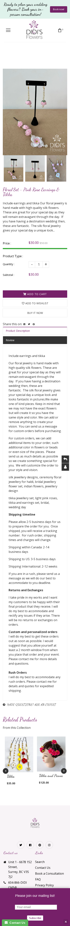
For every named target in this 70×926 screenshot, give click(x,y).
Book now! (58, 9)
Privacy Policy (44, 885)
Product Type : (13, 256)
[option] (35, 112)
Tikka (24, 56)
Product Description (18, 331)
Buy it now (35, 313)
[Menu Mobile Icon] (8, 30)
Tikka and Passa (51, 775)
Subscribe (35, 918)
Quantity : (8, 264)
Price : (7, 243)
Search (40, 862)
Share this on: (12, 324)
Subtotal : (8, 275)
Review (10, 340)
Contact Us (42, 868)
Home (12, 56)
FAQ (38, 879)
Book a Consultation (49, 873)
